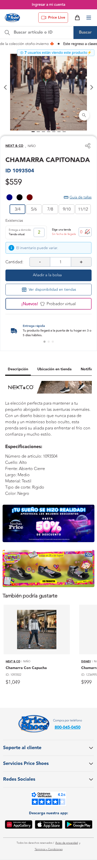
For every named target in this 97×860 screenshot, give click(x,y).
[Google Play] (78, 825)
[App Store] (48, 825)
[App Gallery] (18, 825)
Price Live (56, 17)
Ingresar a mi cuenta (48, 4)
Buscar (85, 32)
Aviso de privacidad (66, 843)
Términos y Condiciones (49, 849)
